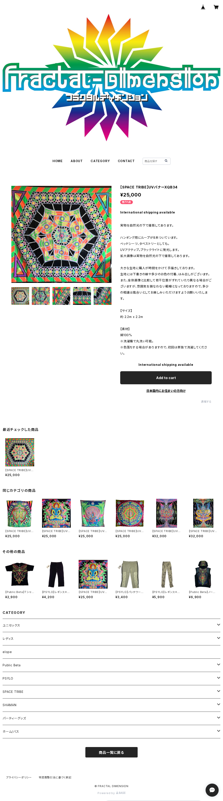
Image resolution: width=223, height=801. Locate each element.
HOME (57, 161)
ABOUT (77, 161)
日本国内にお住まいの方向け (166, 391)
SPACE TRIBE (13, 692)
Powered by (107, 793)
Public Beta (12, 665)
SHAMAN (10, 705)
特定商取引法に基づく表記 (55, 777)
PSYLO (8, 678)
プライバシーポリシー (19, 777)
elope (7, 652)
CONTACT (126, 161)
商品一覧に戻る (111, 752)
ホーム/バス (11, 731)
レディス (8, 638)
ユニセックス (11, 625)
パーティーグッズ (14, 718)
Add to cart (166, 378)
